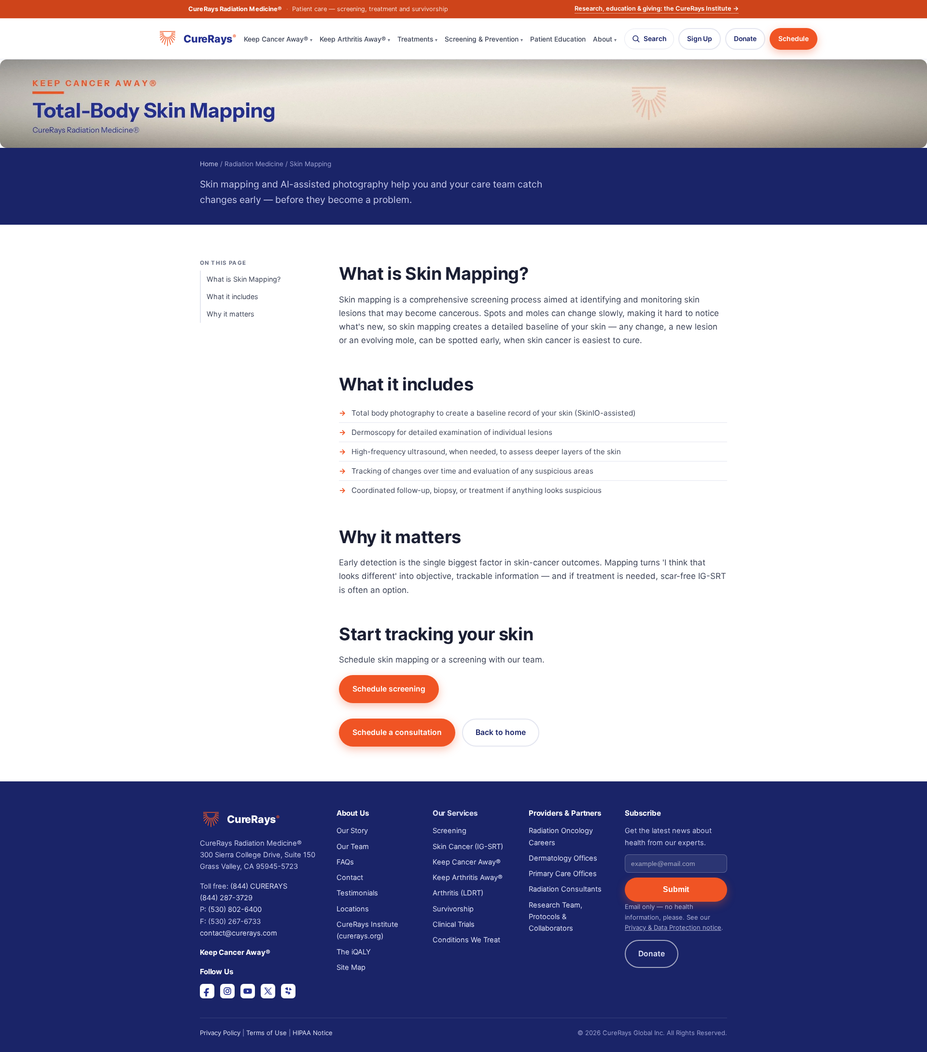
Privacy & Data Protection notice (673, 927)
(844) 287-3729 (226, 897)
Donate (745, 39)
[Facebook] (207, 991)
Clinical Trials (454, 924)
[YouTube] (247, 991)
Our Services (455, 813)
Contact (350, 877)
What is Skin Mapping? (244, 279)
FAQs (345, 862)
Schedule (793, 39)
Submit (676, 889)
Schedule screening (388, 688)
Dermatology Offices (563, 858)
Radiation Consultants (565, 889)
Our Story (352, 830)
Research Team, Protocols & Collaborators (555, 917)
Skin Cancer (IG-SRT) (468, 846)
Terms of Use (266, 1033)
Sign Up (699, 39)
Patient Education (558, 39)
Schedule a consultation (397, 732)
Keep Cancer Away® (278, 39)
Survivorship (453, 909)
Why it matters (230, 314)
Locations (353, 909)
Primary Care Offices (563, 873)
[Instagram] (227, 991)
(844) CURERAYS (258, 886)
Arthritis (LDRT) (458, 893)
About (605, 39)
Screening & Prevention (484, 39)
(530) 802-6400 (235, 909)
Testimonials (357, 893)
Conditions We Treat (466, 940)
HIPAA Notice (313, 1033)
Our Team (353, 846)
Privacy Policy (220, 1033)
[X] (268, 991)
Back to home (501, 732)
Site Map (351, 967)
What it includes (232, 296)
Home (209, 164)
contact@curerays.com (238, 933)
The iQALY (354, 952)
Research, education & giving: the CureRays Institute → (657, 8)
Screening (449, 830)
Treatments (417, 39)
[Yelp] (288, 991)
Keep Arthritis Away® (355, 39)
